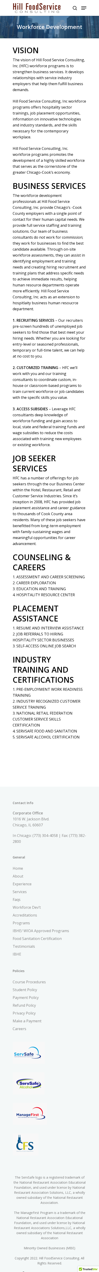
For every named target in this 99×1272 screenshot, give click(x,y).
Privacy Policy (24, 1013)
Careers (19, 1028)
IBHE (17, 954)
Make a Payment (27, 1020)
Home (18, 868)
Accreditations (25, 915)
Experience (22, 883)
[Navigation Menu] (83, 8)
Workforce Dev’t (27, 907)
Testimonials (24, 946)
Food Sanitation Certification (37, 938)
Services (20, 891)
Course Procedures (29, 981)
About (18, 876)
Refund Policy (24, 1005)
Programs (21, 922)
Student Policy (25, 989)
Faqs (16, 899)
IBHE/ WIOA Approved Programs (41, 930)
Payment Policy (26, 997)
